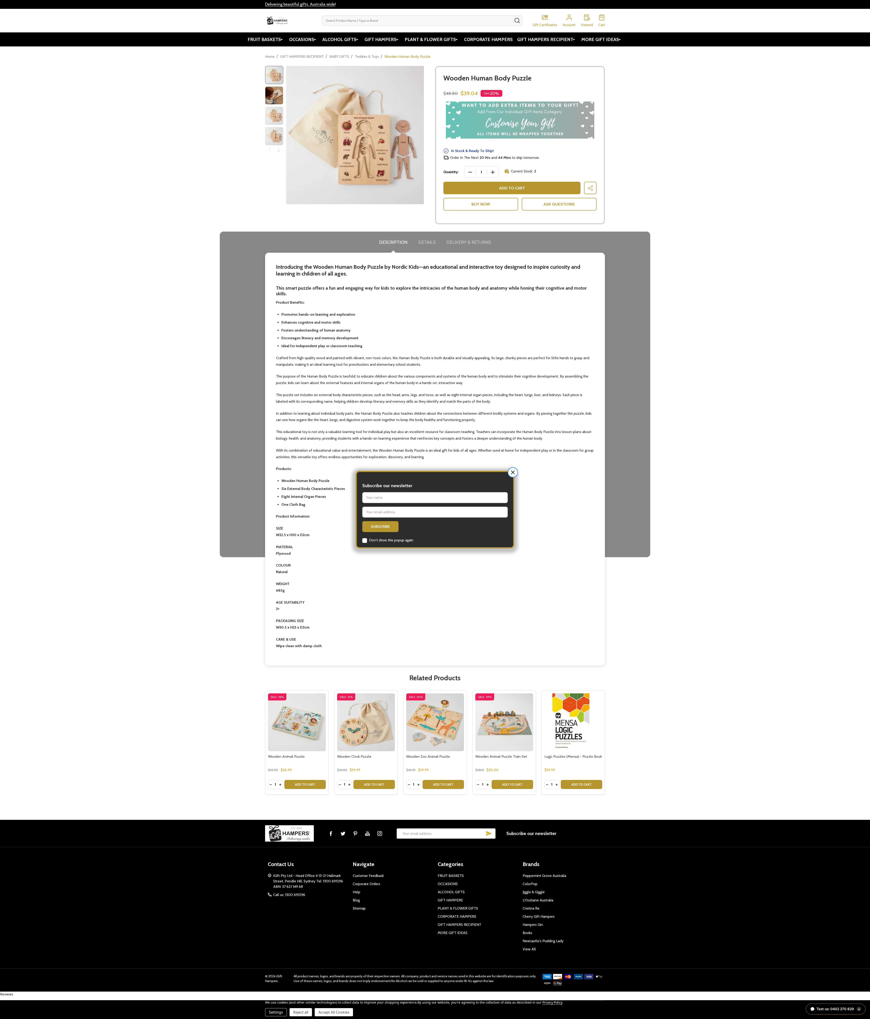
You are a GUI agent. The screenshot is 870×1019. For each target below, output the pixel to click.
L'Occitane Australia (538, 900)
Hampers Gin (533, 924)
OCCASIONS (301, 39)
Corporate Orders (366, 884)
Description (393, 242)
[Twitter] (343, 833)
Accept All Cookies (333, 1012)
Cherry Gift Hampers (539, 916)
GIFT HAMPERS (380, 39)
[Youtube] (367, 833)
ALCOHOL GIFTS (339, 39)
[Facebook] (331, 833)
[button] (513, 472)
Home (270, 56)
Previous (269, 150)
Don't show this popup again (391, 540)
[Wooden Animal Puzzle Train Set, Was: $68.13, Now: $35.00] (504, 722)
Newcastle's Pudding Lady (543, 941)
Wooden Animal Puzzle (286, 756)
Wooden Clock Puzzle (354, 756)
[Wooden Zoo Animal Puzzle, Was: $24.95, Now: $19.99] (435, 722)
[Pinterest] (355, 833)
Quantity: (451, 172)
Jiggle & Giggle (534, 892)
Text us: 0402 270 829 (838, 1009)
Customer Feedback (368, 876)
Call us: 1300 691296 (289, 895)
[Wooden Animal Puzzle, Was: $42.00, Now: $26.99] (297, 722)
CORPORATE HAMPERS (488, 39)
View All (529, 949)
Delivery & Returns (468, 242)
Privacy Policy (552, 1002)
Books (527, 933)
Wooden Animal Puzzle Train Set (501, 756)
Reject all (300, 1012)
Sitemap (359, 908)
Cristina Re (531, 908)
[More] (282, 39)
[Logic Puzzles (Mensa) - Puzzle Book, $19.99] (573, 722)
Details (426, 242)
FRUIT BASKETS (264, 39)
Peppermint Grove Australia (544, 876)
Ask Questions (559, 204)
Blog (356, 900)
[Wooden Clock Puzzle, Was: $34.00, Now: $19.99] (366, 722)
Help (356, 892)
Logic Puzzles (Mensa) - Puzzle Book (573, 756)
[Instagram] (380, 833)
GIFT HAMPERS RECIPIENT (545, 39)
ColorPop (530, 884)
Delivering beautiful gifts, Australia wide (300, 4)
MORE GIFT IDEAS (600, 39)
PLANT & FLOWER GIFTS (430, 39)
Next (278, 150)
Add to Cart (512, 188)
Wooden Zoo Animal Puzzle (428, 756)
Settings (276, 1012)
